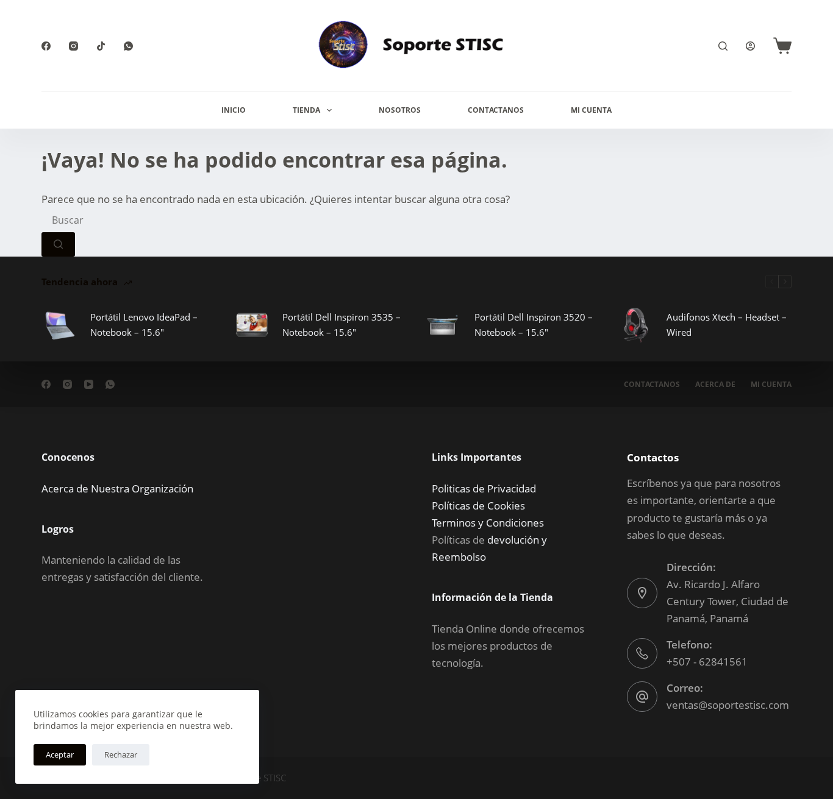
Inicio (233, 110)
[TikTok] (100, 46)
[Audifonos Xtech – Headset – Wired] (636, 325)
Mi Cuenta (591, 110)
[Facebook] (46, 46)
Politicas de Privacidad (484, 488)
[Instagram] (73, 46)
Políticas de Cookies (478, 506)
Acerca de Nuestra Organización (117, 488)
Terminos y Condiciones (488, 523)
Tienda (306, 110)
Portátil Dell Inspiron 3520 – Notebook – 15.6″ (533, 324)
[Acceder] (750, 46)
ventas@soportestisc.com (728, 705)
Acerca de (715, 384)
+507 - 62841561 (707, 662)
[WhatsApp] (128, 46)
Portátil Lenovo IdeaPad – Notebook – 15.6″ (144, 324)
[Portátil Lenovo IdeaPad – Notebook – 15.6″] (59, 325)
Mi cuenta (771, 384)
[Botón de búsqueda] (58, 244)
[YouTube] (88, 384)
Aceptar (60, 754)
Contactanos (496, 110)
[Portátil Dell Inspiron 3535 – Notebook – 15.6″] (252, 325)
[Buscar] (723, 46)
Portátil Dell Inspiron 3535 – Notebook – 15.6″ (341, 324)
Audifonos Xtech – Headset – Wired (727, 324)
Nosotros (400, 110)
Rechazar (120, 754)
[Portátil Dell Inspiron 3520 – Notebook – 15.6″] (444, 325)
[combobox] (133, 220)
